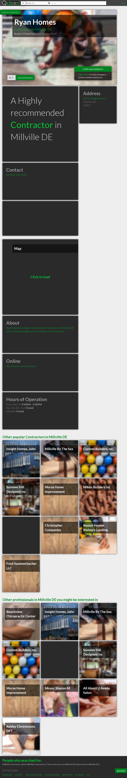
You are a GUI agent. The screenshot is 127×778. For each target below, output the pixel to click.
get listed (67, 774)
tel (16, 174)
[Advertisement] (40, 218)
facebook (7, 774)
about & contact (34, 774)
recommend (25, 77)
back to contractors (10, 12)
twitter (19, 774)
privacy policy (52, 774)
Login (123, 3)
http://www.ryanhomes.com (21, 366)
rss (88, 774)
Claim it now (83, 74)
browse (79, 774)
